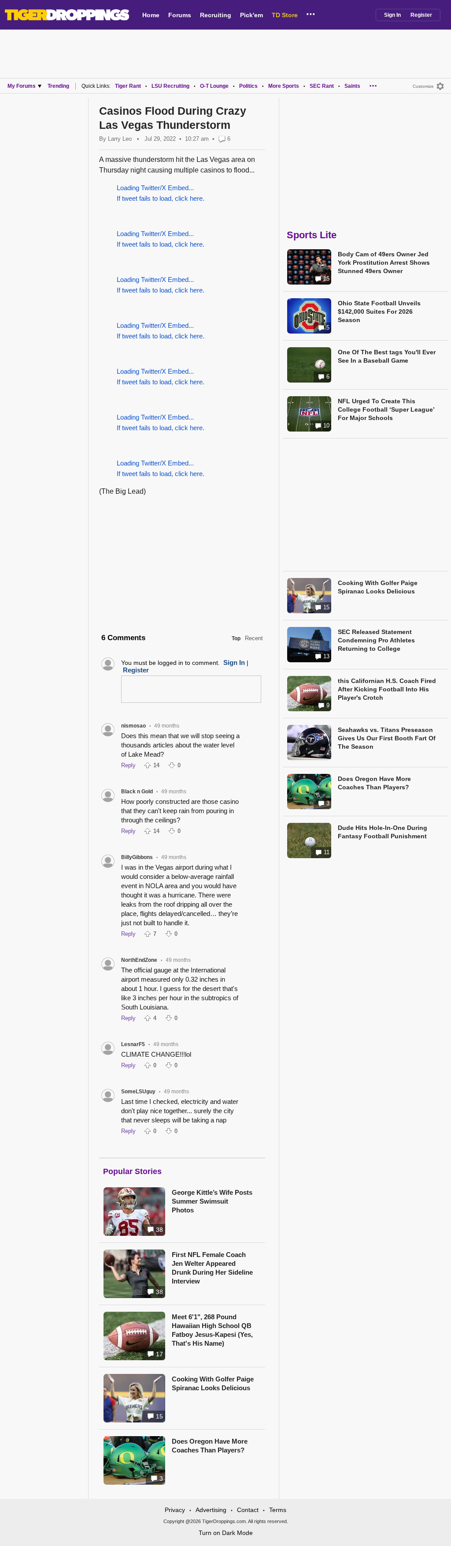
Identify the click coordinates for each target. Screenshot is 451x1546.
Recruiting (215, 15)
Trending (58, 86)
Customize (423, 86)
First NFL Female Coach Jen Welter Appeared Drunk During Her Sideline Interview (212, 1268)
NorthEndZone (139, 960)
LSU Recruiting (170, 86)
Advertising (211, 1509)
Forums (179, 15)
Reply (128, 765)
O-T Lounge (214, 86)
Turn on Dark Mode (226, 1532)
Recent (254, 638)
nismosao (133, 726)
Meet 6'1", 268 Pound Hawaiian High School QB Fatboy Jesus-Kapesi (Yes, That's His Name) (212, 1330)
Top (236, 638)
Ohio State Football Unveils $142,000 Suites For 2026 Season (379, 311)
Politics (248, 86)
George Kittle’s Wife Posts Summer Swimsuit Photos (212, 1201)
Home (150, 15)
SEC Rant (322, 86)
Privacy (175, 1509)
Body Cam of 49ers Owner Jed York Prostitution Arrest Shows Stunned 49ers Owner (384, 262)
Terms (277, 1509)
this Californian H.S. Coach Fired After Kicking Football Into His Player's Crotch (387, 689)
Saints (352, 86)
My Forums (21, 86)
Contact (248, 1509)
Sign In (392, 15)
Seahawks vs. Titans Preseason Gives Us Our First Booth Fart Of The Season (387, 738)
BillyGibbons (137, 857)
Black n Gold (137, 791)
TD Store (285, 15)
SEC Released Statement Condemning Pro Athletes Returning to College (376, 640)
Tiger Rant (128, 86)
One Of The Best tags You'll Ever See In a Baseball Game (387, 356)
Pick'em (251, 15)
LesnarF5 (133, 1044)
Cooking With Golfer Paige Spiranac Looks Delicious (213, 1383)
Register (421, 15)
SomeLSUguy (138, 1091)
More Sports (283, 86)
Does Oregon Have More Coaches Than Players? (210, 1445)
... (310, 12)
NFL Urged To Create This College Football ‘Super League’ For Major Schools (386, 409)
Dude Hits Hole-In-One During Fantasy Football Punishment (382, 832)
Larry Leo (120, 138)
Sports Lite (311, 234)
